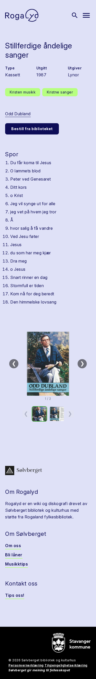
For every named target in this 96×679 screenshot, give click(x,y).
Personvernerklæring (26, 665)
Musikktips (16, 564)
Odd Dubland (18, 113)
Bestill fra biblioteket (32, 129)
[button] (48, 364)
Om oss (13, 545)
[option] (39, 414)
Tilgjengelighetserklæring (66, 665)
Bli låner (14, 554)
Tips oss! (14, 595)
